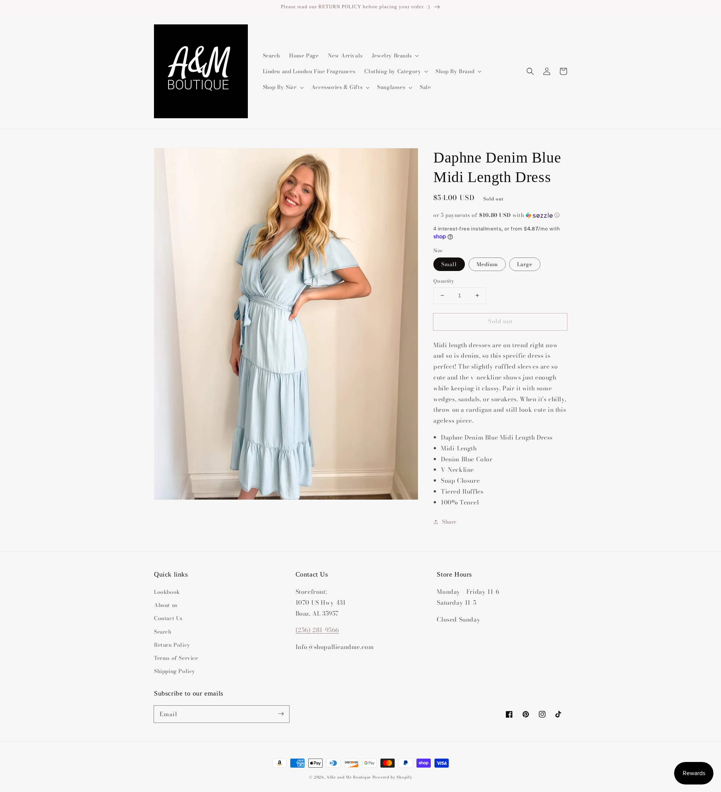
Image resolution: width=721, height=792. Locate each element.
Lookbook (167, 592)
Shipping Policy (174, 671)
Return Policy (172, 645)
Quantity (443, 281)
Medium (487, 264)
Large (524, 264)
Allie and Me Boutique (348, 777)
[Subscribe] (281, 714)
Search (163, 632)
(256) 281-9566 (317, 629)
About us (166, 605)
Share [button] (449, 522)
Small (449, 264)
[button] (530, 71)
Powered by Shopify (392, 777)
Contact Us (168, 618)
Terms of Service (176, 658)
